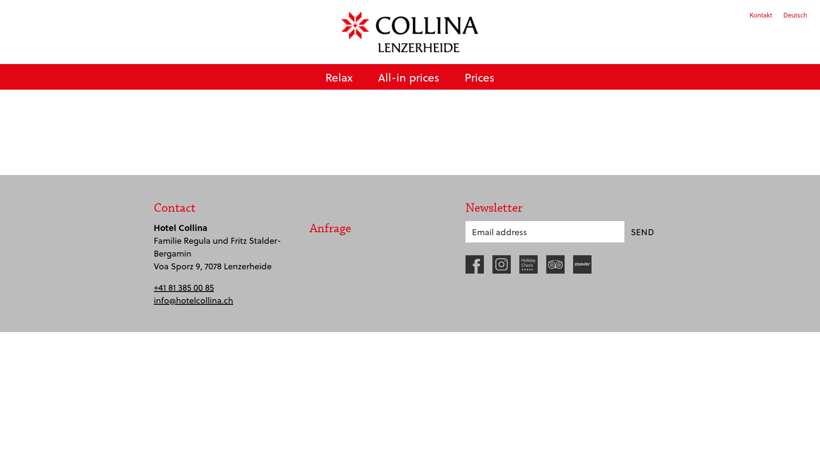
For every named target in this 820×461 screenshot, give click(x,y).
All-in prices (408, 77)
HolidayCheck (528, 264)
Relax (339, 77)
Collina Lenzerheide (410, 32)
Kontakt (761, 15)
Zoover (582, 264)
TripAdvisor (555, 264)
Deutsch (795, 15)
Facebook (475, 264)
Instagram (501, 264)
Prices (480, 77)
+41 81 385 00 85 (184, 287)
